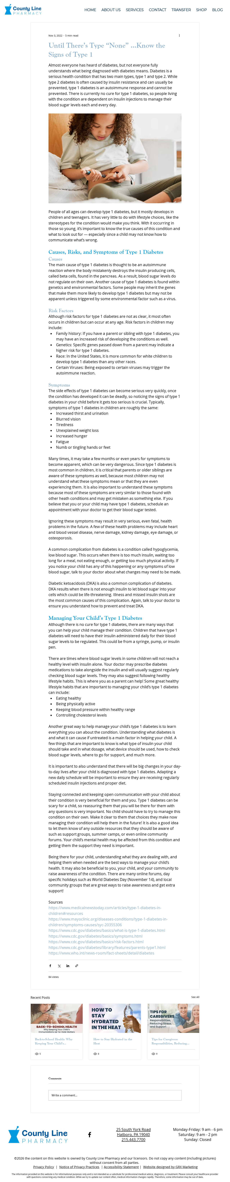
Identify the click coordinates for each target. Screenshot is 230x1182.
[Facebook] (89, 1134)
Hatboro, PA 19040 (133, 1134)
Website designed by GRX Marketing (170, 1167)
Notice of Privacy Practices (79, 1167)
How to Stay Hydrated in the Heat (112, 1041)
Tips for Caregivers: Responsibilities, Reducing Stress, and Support (169, 1041)
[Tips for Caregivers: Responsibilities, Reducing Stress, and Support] (173, 1018)
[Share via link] (76, 965)
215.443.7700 (133, 1139)
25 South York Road (133, 1129)
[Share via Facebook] (50, 965)
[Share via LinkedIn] (68, 965)
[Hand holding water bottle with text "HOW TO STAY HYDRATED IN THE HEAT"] (115, 1018)
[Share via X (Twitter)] (59, 965)
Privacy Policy (43, 1167)
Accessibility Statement (121, 1167)
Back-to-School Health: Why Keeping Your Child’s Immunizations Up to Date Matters (53, 1041)
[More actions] (179, 35)
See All (195, 997)
